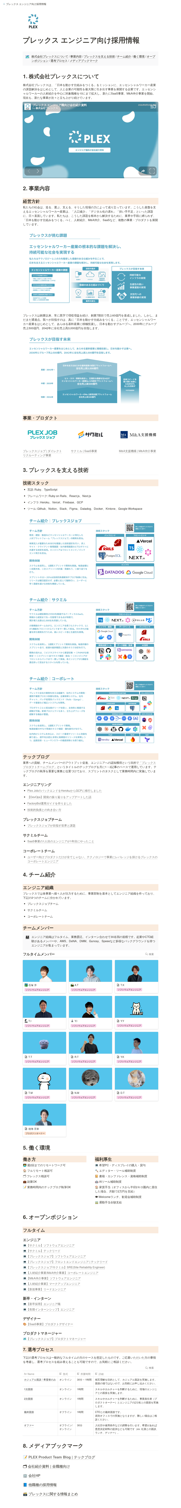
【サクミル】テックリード (43, 1251)
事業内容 (76, 56)
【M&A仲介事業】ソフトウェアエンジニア (54, 1278)
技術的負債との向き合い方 (44, 810)
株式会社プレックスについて (49, 56)
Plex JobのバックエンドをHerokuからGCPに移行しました (64, 791)
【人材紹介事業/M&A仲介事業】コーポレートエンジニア (62, 1273)
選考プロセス (59, 61)
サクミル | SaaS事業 (84, 451)
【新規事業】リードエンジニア (46, 1289)
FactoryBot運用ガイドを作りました (49, 803)
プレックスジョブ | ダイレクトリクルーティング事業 (42, 453)
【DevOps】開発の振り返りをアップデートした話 (59, 797)
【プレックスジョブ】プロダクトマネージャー (56, 1339)
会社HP (34, 1475)
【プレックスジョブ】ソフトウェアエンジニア (56, 1256)
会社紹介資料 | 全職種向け (49, 1466)
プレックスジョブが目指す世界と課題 (51, 825)
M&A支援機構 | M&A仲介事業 (137, 451)
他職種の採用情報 (42, 1484)
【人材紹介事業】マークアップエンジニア (53, 1284)
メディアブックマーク (84, 61)
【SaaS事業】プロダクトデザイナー (50, 1324)
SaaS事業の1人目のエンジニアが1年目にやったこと (60, 841)
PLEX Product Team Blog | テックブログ (61, 1457)
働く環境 (139, 56)
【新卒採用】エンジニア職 (43, 1304)
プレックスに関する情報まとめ (53, 1493)
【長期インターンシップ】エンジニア (51, 1309)
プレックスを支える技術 (99, 56)
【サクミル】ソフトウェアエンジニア (51, 1245)
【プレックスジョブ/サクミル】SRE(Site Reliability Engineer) (66, 1267)
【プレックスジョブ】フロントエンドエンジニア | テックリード (67, 1262)
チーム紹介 (124, 56)
